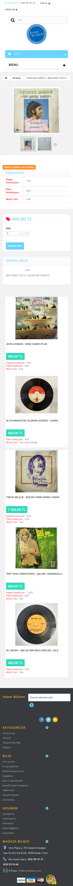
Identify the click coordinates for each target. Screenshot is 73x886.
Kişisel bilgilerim (10, 828)
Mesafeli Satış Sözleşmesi (15, 785)
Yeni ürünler (9, 761)
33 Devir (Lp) (9, 733)
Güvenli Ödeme (11, 794)
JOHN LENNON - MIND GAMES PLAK (26, 344)
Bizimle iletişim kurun (13, 771)
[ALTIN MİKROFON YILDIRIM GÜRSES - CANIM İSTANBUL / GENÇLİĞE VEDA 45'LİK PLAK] (36, 394)
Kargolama (8, 775)
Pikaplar (7, 747)
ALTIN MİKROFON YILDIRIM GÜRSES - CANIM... (33, 420)
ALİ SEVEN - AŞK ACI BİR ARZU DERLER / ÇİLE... (33, 650)
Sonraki (55, 144)
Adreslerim (8, 823)
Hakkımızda (8, 790)
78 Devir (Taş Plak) (11, 742)
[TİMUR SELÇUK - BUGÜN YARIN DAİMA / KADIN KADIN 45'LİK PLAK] (36, 471)
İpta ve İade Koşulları (13, 780)
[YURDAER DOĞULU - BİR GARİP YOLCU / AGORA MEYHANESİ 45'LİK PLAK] (28, 143)
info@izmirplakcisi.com (29, 870)
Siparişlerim (8, 813)
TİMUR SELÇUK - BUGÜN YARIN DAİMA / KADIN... (33, 497)
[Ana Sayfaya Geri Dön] (6, 78)
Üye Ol (44, 3)
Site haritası (8, 799)
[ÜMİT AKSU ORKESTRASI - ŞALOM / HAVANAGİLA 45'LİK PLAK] (36, 547)
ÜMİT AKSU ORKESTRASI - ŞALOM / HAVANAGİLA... (35, 573)
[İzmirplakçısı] (36, 28)
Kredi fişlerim (9, 818)
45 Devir (7, 737)
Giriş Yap (10, 10)
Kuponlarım (8, 832)
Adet (8, 228)
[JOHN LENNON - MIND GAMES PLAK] (36, 318)
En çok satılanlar (11, 766)
